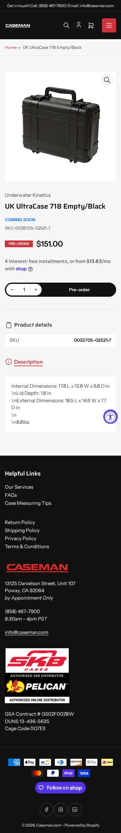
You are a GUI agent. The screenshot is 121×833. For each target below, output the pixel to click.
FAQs (11, 495)
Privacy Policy (20, 538)
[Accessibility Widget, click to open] (110, 416)
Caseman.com (48, 825)
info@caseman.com (26, 632)
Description (28, 361)
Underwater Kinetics (28, 195)
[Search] (66, 25)
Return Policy (20, 522)
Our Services (19, 487)
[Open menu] (109, 25)
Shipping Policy (22, 530)
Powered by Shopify (82, 825)
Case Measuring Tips (28, 503)
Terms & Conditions (27, 546)
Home (11, 47)
